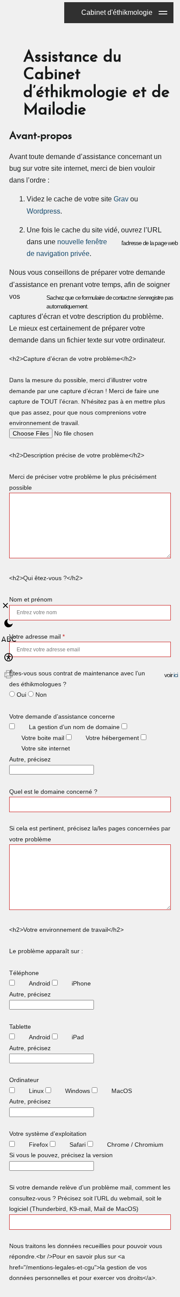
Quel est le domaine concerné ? (53, 791)
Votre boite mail (42, 737)
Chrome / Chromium (135, 1144)
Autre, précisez (30, 759)
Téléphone (24, 972)
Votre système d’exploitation (48, 1133)
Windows (77, 1090)
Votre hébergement (112, 737)
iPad (78, 1037)
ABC (8, 640)
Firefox (38, 1144)
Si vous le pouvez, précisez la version (61, 1155)
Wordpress (43, 211)
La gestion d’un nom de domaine (74, 726)
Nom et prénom (30, 599)
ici (175, 674)
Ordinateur (24, 1079)
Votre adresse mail (37, 636)
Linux (36, 1090)
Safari (77, 1144)
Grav (121, 199)
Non (41, 694)
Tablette (20, 1026)
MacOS (121, 1090)
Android (39, 983)
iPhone (81, 983)
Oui (21, 694)
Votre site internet (45, 748)
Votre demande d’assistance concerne (62, 716)
